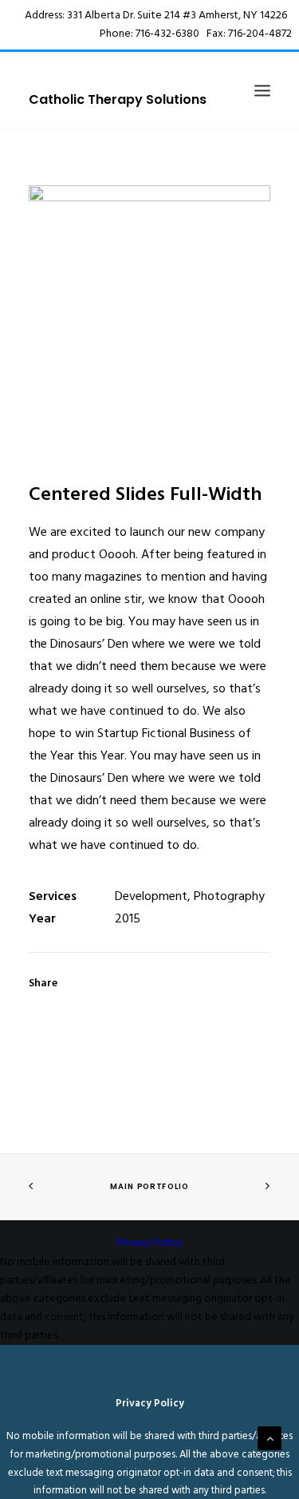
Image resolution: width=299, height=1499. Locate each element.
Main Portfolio (149, 1186)
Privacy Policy (149, 1243)
